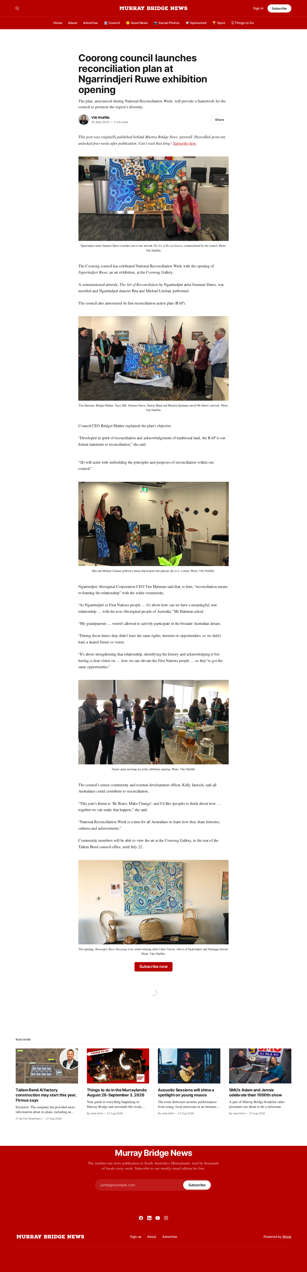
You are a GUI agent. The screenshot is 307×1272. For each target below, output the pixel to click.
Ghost (286, 1237)
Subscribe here (184, 143)
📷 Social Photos (166, 23)
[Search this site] (17, 8)
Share (219, 120)
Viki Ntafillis (100, 117)
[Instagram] (166, 1218)
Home (57, 23)
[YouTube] (158, 1218)
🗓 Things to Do (242, 23)
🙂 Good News (137, 23)
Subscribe (279, 8)
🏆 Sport (218, 23)
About (72, 23)
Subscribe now (153, 966)
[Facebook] (141, 1218)
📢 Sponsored (195, 23)
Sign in (258, 8)
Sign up (135, 1237)
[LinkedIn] (149, 1218)
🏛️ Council (112, 23)
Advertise (90, 23)
